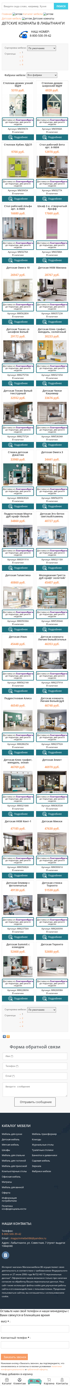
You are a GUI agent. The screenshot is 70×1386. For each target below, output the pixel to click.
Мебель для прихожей (14, 1166)
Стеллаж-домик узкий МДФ (18, 84)
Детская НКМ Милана (52, 267)
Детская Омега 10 (18, 267)
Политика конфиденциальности (14, 1207)
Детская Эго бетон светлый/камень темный (52, 516)
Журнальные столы (43, 1144)
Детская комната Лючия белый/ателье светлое (52, 639)
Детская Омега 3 (52, 452)
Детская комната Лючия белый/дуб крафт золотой (52, 701)
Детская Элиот (52, 759)
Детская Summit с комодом (18, 946)
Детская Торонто (52, 944)
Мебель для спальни (13, 1155)
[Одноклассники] (8, 1036)
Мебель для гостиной (14, 1160)
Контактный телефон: (16, 1337)
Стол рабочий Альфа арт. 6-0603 (18, 207)
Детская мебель (11, 18)
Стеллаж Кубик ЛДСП (18, 144)
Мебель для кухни (12, 1134)
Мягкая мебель (10, 1144)
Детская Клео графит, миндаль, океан (18, 761)
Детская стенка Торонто (52, 884)
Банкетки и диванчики (44, 1155)
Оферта (6, 1192)
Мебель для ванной (13, 1187)
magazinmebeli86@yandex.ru (28, 1238)
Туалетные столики (42, 1150)
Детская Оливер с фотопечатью (18, 884)
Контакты (62, 1383)
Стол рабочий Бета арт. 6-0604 (52, 146)
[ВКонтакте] (4, 1036)
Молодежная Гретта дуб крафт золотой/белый (52, 577)
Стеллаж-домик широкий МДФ (52, 84)
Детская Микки (52, 821)
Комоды (36, 1139)
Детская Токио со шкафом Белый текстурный (17, 331)
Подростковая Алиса (18, 698)
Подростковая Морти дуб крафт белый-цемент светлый (18, 516)
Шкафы (6, 1150)
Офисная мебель (11, 1176)
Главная (7, 14)
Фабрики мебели (41, 1171)
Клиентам (19, 1383)
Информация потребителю (9, 1199)
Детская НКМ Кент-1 (18, 821)
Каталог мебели (33, 14)
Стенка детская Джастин (18, 453)
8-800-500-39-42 (40, 36)
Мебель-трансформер (44, 1134)
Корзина (49, 1381)
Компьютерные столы (14, 1171)
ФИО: (5, 1321)
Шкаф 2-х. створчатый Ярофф (52, 207)
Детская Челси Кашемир (52, 392)
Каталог (7, 1383)
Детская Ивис (18, 636)
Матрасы (7, 1181)
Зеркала (36, 1166)
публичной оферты (37, 1369)
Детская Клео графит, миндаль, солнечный (52, 330)
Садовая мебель (41, 1160)
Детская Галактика (18, 575)
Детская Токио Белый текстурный (18, 392)
